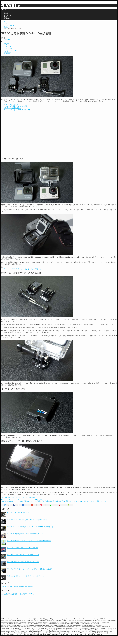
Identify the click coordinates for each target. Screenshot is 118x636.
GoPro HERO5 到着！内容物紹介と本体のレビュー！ (23, 555)
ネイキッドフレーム (10, 50)
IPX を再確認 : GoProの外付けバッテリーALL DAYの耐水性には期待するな (30, 526)
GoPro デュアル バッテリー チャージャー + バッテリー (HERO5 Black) (22, 499)
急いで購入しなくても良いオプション (18, 512)
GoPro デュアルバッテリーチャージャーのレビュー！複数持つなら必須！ (29, 569)
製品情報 (7, 54)
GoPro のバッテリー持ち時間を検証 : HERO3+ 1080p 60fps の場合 (27, 519)
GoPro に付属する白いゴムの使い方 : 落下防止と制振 (23, 562)
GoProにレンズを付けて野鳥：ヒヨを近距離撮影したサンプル (26, 533)
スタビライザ (8, 48)
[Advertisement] (59, 123)
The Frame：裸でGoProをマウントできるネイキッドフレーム (22, 269)
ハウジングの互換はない (11, 104)
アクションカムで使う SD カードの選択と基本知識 (22, 548)
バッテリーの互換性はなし (12, 108)
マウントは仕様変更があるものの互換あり (17, 106)
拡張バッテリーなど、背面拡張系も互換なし (18, 109)
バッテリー (7, 52)
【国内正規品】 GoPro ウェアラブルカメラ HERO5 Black (18, 497)
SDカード (7, 44)
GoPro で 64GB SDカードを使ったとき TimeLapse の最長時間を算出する (29, 541)
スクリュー (7, 46)
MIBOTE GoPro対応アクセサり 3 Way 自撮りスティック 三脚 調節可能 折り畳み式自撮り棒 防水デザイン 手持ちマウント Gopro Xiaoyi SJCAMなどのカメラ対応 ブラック (53, 501)
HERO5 (6, 43)
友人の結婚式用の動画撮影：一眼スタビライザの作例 (17, 594)
